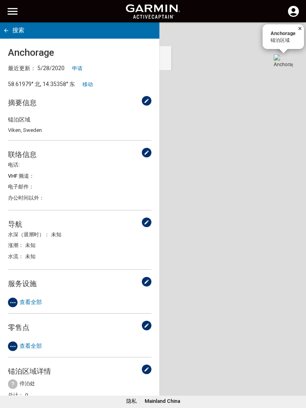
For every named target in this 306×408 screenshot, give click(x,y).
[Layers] (292, 35)
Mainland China (162, 401)
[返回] (6, 30)
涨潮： (16, 245)
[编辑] (146, 101)
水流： (16, 256)
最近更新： (22, 68)
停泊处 (27, 383)
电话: (14, 165)
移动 (87, 84)
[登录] (293, 16)
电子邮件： (21, 187)
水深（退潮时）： (28, 234)
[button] (296, 372)
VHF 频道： (21, 176)
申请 (77, 68)
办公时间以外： (26, 198)
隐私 (131, 401)
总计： (16, 395)
